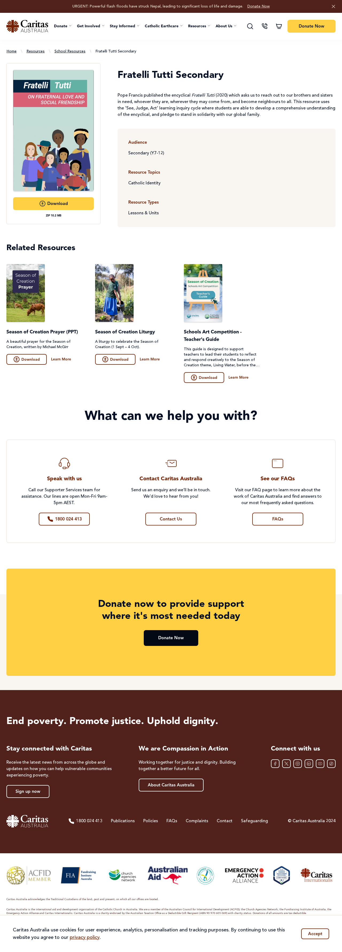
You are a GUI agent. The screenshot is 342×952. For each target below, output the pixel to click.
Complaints (197, 821)
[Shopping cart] (279, 26)
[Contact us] (264, 26)
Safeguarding (254, 821)
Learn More (61, 359)
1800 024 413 (89, 821)
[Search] (250, 26)
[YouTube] (320, 763)
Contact (224, 821)
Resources (35, 51)
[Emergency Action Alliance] (244, 875)
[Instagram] (297, 763)
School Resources (70, 51)
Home (11, 51)
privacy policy (85, 937)
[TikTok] (331, 763)
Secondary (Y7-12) (146, 153)
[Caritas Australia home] (27, 26)
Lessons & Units (143, 213)
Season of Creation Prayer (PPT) (42, 332)
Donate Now (258, 6)
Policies (150, 821)
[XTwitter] (286, 763)
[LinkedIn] (309, 763)
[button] (62, 26)
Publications (123, 821)
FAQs (171, 821)
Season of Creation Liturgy (125, 332)
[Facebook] (275, 763)
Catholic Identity (144, 183)
